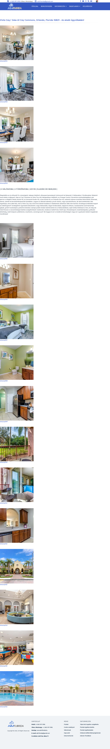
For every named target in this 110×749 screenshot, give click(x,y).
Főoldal (35, 6)
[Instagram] (86, 1)
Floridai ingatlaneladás (86, 730)
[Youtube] (83, 1)
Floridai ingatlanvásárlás (87, 727)
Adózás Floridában (85, 736)
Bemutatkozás (46, 6)
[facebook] (80, 1)
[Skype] (88, 1)
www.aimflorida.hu (42, 730)
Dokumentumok (68, 736)
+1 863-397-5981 (15, 1)
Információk (60, 6)
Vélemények (87, 6)
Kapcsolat (36, 14)
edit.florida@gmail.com (45, 1)
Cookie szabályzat (69, 727)
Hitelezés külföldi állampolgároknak (90, 733)
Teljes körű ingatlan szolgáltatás (89, 724)
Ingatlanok (74, 6)
